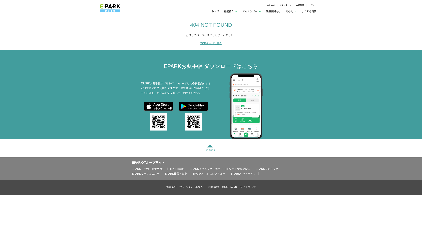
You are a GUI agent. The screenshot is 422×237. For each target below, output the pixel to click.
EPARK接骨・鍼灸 (176, 173)
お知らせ (271, 5)
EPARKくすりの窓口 (238, 169)
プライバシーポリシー (192, 187)
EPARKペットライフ (243, 173)
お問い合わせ (285, 5)
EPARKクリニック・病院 (205, 169)
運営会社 (171, 187)
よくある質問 (309, 11)
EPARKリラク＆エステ (145, 173)
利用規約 (213, 187)
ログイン (312, 5)
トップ (215, 11)
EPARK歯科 (177, 169)
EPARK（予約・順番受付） (148, 169)
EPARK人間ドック (267, 169)
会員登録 (300, 5)
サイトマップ (248, 187)
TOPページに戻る (211, 43)
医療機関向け (273, 11)
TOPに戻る (210, 146)
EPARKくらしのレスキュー (209, 173)
